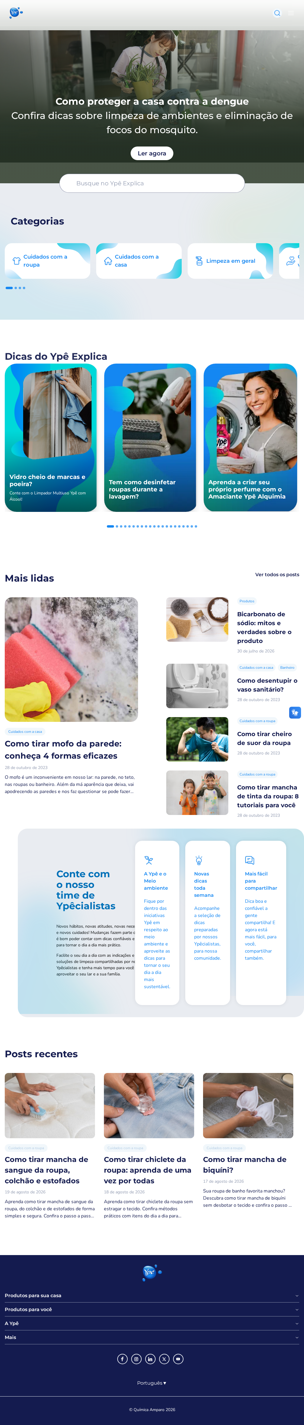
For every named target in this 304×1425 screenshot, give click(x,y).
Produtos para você (28, 1309)
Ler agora (152, 153)
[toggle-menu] (289, 13)
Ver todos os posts (277, 574)
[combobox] (152, 1383)
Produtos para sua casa (33, 1295)
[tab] (9, 288)
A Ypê (12, 1323)
